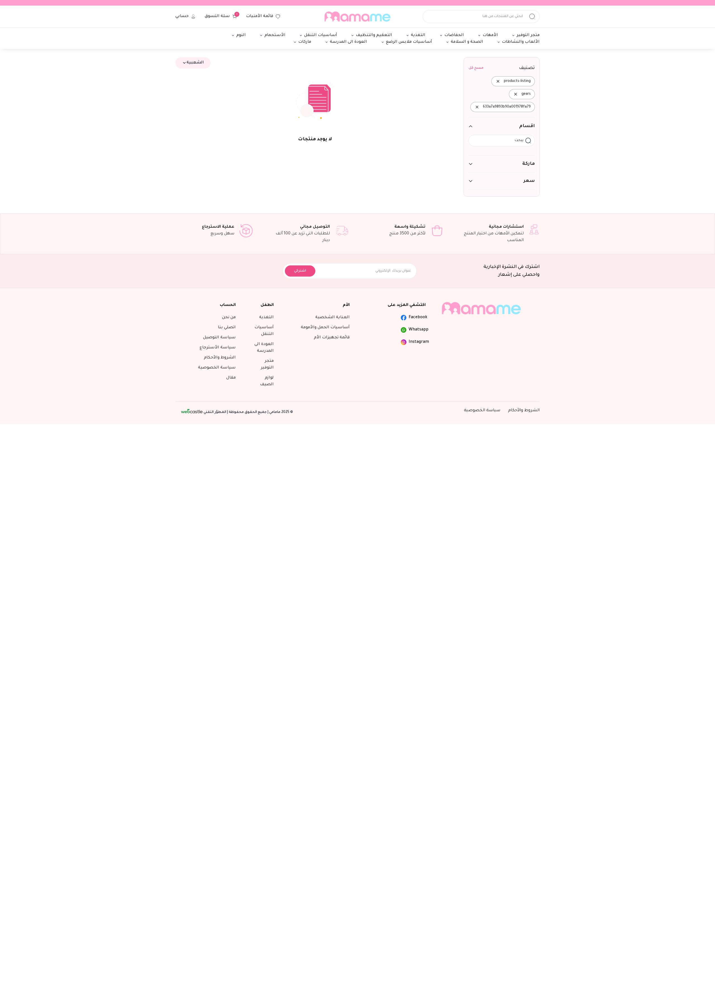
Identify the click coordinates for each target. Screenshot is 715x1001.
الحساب (228, 305)
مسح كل (476, 68)
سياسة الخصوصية (482, 410)
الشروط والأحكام (524, 410)
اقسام (527, 126)
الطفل (267, 305)
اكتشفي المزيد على (407, 305)
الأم (346, 305)
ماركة (528, 164)
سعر (529, 181)
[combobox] (193, 62)
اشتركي (300, 271)
